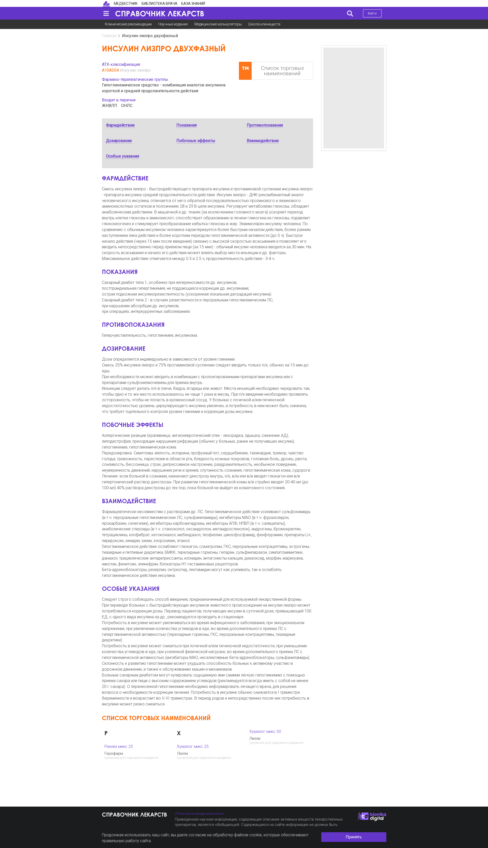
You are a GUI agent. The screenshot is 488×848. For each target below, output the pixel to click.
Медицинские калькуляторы (218, 24)
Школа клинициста (264, 24)
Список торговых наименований (282, 70)
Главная (109, 35)
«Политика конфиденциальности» (199, 813)
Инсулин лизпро (135, 70)
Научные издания (173, 24)
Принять (354, 837)
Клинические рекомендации (128, 24)
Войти (372, 13)
